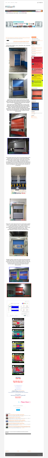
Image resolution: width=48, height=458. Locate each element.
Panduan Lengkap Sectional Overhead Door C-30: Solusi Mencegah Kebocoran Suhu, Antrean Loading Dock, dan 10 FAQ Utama (36, 82)
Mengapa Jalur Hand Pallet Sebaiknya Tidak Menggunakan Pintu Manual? (38, 64)
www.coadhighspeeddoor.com (18, 385)
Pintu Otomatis (23, 43)
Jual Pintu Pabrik (12, 43)
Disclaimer (16, 2)
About (6, 2)
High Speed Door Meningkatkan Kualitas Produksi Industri (16, 423)
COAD (13, 42)
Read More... (22, 416)
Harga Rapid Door (21, 42)
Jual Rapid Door (15, 43)
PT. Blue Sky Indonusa (21, 390)
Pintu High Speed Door (19, 43)
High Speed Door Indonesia (25, 42)
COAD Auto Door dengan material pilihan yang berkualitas (16, 414)
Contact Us (9, 2)
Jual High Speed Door (8, 43)
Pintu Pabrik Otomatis (27, 43)
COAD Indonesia (8, 10)
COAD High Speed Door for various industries (14, 417)
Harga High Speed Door (16, 42)
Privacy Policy (12, 2)
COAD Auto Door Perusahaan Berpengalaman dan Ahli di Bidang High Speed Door (19, 426)
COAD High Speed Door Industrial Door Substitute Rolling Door (16, 420)
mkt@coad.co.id (19, 389)
